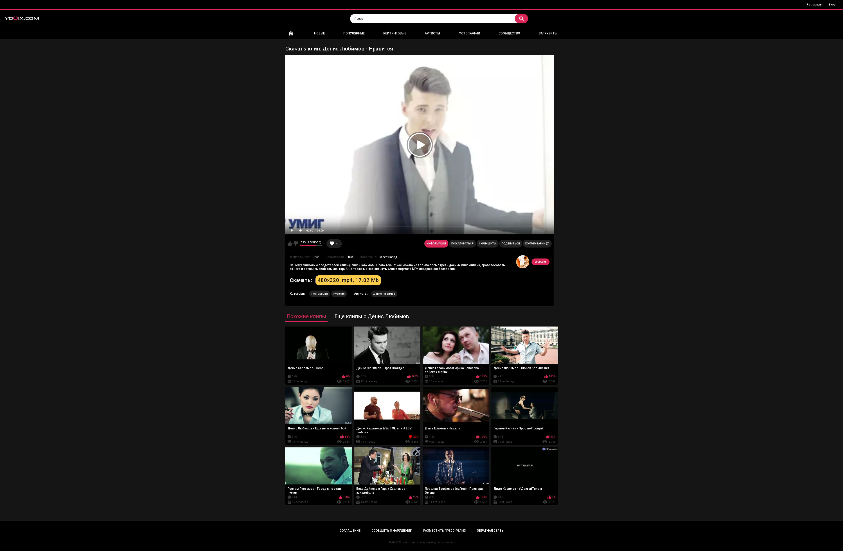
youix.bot (540, 261)
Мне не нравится (295, 243)
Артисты (432, 33)
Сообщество (509, 33)
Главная (290, 33)
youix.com (408, 542)
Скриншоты (487, 243)
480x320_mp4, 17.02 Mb (348, 280)
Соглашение (350, 530)
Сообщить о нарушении (391, 530)
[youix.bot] (522, 261)
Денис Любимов (384, 293)
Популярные (354, 33)
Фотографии (469, 33)
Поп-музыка (320, 293)
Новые (319, 33)
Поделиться (511, 243)
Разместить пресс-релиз (444, 530)
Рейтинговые (394, 33)
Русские (339, 293)
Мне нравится (290, 243)
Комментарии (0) (537, 243)
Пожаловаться (462, 243)
